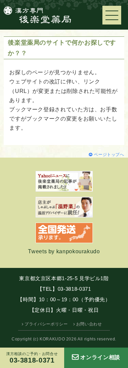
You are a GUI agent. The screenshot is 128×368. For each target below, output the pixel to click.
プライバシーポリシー (46, 324)
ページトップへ (109, 154)
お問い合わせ (89, 324)
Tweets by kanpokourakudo (64, 251)
